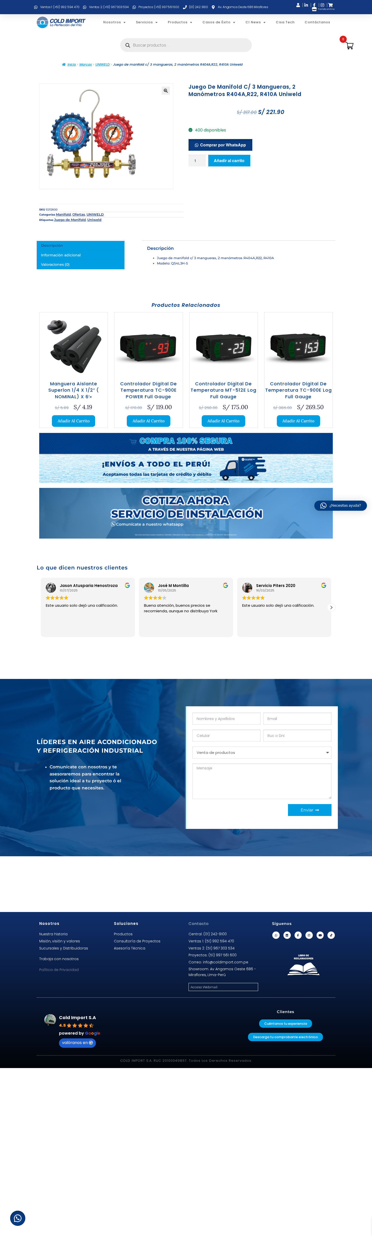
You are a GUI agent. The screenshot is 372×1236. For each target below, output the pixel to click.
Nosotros (112, 22)
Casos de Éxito (216, 22)
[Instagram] (309, 935)
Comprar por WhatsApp (223, 145)
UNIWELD (102, 64)
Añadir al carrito (229, 160)
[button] (166, 91)
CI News (253, 22)
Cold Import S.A (77, 1017)
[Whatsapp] (276, 935)
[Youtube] (320, 935)
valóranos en (75, 1042)
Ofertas (78, 214)
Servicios (144, 22)
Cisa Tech (285, 22)
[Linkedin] (287, 935)
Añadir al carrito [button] (74, 420)
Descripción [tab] (52, 245)
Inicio (72, 64)
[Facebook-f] (298, 935)
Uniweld (94, 220)
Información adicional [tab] (61, 255)
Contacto (199, 923)
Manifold (63, 214)
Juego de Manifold (70, 220)
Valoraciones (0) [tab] (55, 264)
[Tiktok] (331, 935)
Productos (178, 22)
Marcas (85, 64)
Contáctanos (317, 22)
